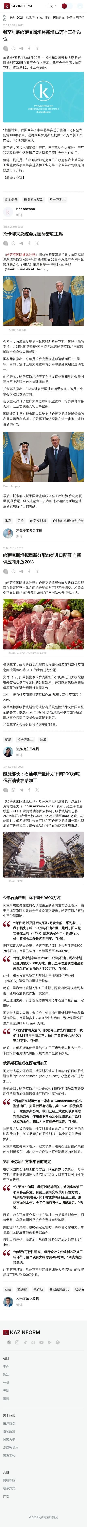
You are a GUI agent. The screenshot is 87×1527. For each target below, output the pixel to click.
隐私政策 (9, 1431)
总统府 (30, 17)
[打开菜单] (80, 6)
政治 (6, 1374)
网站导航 (9, 1480)
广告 (6, 1496)
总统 (20, 521)
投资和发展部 (33, 199)
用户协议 (9, 1423)
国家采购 (9, 1456)
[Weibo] (33, 1342)
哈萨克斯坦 (58, 199)
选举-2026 (16, 17)
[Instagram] (5, 48)
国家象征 (9, 1439)
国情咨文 (59, 17)
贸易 (8, 739)
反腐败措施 (10, 1447)
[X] (37, 48)
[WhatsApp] (13, 48)
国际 (6, 1399)
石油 (8, 1289)
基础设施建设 (59, 1289)
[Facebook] (29, 48)
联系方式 (9, 1488)
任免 (40, 17)
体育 (8, 521)
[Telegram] (21, 48)
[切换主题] (67, 6)
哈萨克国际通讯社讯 (20, 255)
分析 (6, 1383)
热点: (4, 17)
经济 (43, 739)
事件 (48, 17)
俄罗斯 (38, 1289)
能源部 (22, 1289)
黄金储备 (11, 199)
